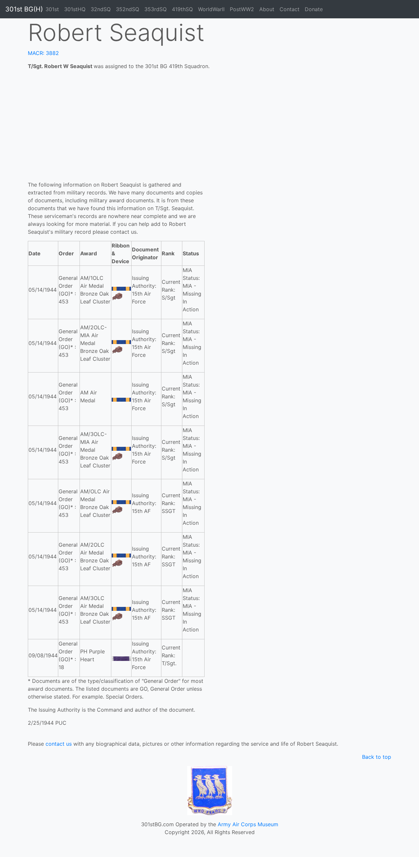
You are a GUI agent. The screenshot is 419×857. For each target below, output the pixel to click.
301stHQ (74, 9)
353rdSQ (155, 9)
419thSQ (182, 9)
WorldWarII (211, 9)
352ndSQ (127, 9)
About (266, 9)
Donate (314, 9)
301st (52, 9)
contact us (59, 743)
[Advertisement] (209, 131)
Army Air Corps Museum (248, 824)
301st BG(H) (24, 9)
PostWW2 (242, 9)
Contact (290, 9)
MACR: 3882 (43, 53)
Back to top (376, 757)
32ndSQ (101, 9)
